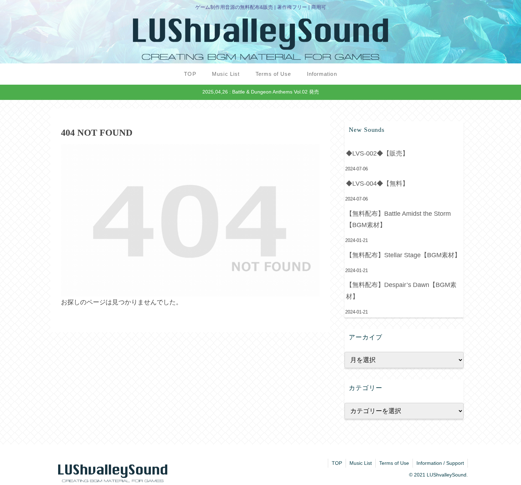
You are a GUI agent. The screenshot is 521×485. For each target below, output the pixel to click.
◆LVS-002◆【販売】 (377, 153)
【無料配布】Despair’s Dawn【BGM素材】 (401, 290)
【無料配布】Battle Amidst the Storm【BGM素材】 (398, 219)
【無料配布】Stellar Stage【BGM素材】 (403, 255)
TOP (337, 463)
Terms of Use (394, 463)
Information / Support (440, 463)
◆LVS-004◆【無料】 (377, 183)
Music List (360, 463)
